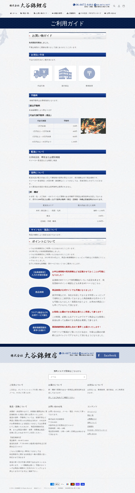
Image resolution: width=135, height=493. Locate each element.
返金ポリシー (38, 488)
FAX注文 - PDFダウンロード (97, 430)
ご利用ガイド (92, 419)
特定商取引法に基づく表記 (72, 488)
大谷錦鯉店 (17, 488)
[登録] (84, 377)
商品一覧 (90, 415)
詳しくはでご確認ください (61, 397)
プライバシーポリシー (50, 488)
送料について (92, 422)
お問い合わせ (92, 434)
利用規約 (60, 488)
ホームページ (92, 411)
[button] (114, 6)
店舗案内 (90, 426)
